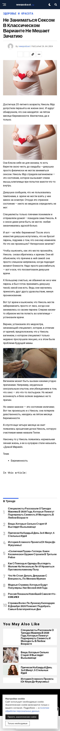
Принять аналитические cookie (22, 717)
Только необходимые (17, 723)
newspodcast (25, 46)
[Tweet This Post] (26, 54)
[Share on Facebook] (20, 54)
